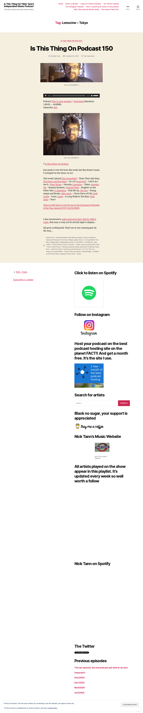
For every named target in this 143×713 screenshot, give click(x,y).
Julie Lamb (66, 193)
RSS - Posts (21, 272)
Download (79, 101)
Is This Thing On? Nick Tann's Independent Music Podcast (19, 5)
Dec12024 (79, 682)
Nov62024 (79, 687)
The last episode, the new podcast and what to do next (101, 667)
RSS (55, 107)
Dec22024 (79, 677)
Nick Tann (56, 56)
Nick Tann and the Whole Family (86, 9)
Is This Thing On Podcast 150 (71, 48)
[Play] (46, 96)
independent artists (67, 242)
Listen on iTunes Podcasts (90, 4)
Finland (70, 240)
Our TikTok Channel (111, 4)
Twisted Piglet (72, 187)
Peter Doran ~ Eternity (60, 247)
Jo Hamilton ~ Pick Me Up (84, 242)
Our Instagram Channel (75, 7)
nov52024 (79, 692)
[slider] (96, 95)
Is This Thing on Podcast (71, 41)
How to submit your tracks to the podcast (102, 7)
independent (54, 242)
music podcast (86, 244)
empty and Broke (89, 237)
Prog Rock (91, 247)
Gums (60, 196)
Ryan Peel (81, 181)
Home (60, 4)
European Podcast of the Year (56, 240)
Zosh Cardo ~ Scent (74, 254)
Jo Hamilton (60, 190)
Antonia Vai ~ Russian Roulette (57, 237)
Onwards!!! (79, 672)
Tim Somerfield (69, 178)
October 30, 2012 (72, 56)
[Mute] (92, 96)
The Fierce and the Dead (55, 181)
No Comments (89, 56)
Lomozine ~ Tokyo (73, 244)
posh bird (83, 247)
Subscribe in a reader (23, 279)
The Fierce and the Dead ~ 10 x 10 (75, 249)
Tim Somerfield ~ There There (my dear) (66, 251)
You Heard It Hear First (110, 9)
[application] (71, 96)
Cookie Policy (52, 708)
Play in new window (62, 101)
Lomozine (77, 184)
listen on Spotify (71, 4)
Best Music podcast (75, 237)
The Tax (84, 190)
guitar (76, 240)
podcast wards (73, 247)
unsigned (62, 254)
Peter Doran (56, 184)
